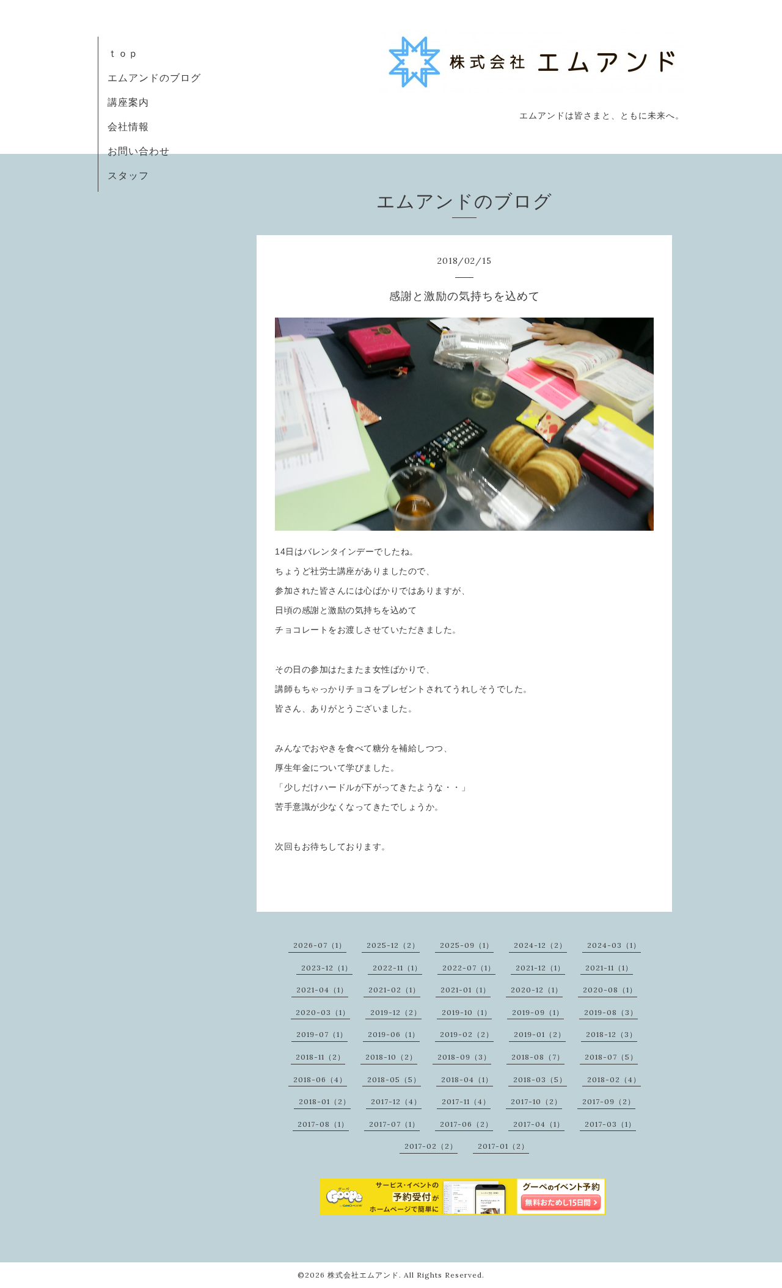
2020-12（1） (537, 989)
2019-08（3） (611, 1012)
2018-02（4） (614, 1079)
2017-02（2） (431, 1146)
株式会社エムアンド (363, 1274)
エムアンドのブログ (154, 77)
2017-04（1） (539, 1124)
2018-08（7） (538, 1056)
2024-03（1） (614, 945)
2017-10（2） (536, 1101)
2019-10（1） (467, 1012)
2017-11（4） (466, 1101)
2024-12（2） (540, 945)
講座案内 (128, 102)
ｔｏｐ (123, 53)
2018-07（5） (611, 1056)
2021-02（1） (394, 989)
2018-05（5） (394, 1079)
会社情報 (128, 126)
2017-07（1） (394, 1124)
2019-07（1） (322, 1034)
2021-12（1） (540, 967)
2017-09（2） (608, 1101)
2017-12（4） (396, 1101)
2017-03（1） (610, 1124)
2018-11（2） (320, 1056)
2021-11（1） (609, 967)
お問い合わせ (139, 151)
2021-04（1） (322, 989)
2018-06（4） (320, 1079)
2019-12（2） (396, 1012)
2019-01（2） (540, 1034)
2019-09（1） (538, 1012)
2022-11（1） (397, 967)
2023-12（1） (327, 967)
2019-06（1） (394, 1034)
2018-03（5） (540, 1079)
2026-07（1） (319, 945)
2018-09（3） (464, 1056)
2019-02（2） (467, 1034)
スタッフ (128, 175)
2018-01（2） (325, 1101)
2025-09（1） (467, 945)
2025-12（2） (393, 945)
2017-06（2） (466, 1124)
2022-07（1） (468, 967)
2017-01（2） (503, 1146)
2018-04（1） (467, 1079)
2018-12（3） (611, 1034)
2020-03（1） (323, 1012)
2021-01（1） (465, 989)
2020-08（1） (610, 989)
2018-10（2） (391, 1056)
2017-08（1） (323, 1124)
